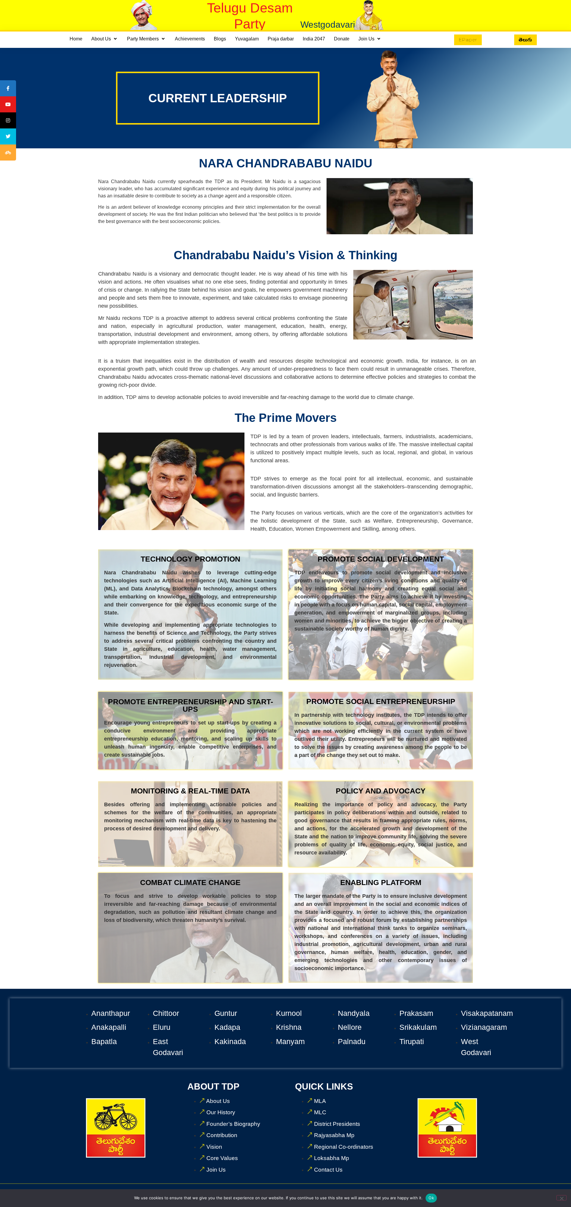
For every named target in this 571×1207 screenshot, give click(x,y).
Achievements (190, 38)
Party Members (143, 38)
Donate (341, 38)
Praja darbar (281, 38)
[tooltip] (8, 88)
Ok (431, 1197)
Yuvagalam (247, 38)
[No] (561, 1197)
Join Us (366, 38)
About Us (101, 38)
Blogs (220, 38)
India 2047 (314, 38)
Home (76, 38)
